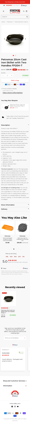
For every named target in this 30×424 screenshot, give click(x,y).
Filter (4, 268)
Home (3, 21)
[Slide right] (25, 39)
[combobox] (15, 17)
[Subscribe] (24, 338)
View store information (13, 93)
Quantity (3, 72)
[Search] (27, 16)
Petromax (10, 21)
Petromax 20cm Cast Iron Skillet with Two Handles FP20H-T (8, 311)
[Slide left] (4, 39)
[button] (15, 5)
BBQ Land (18, 418)
